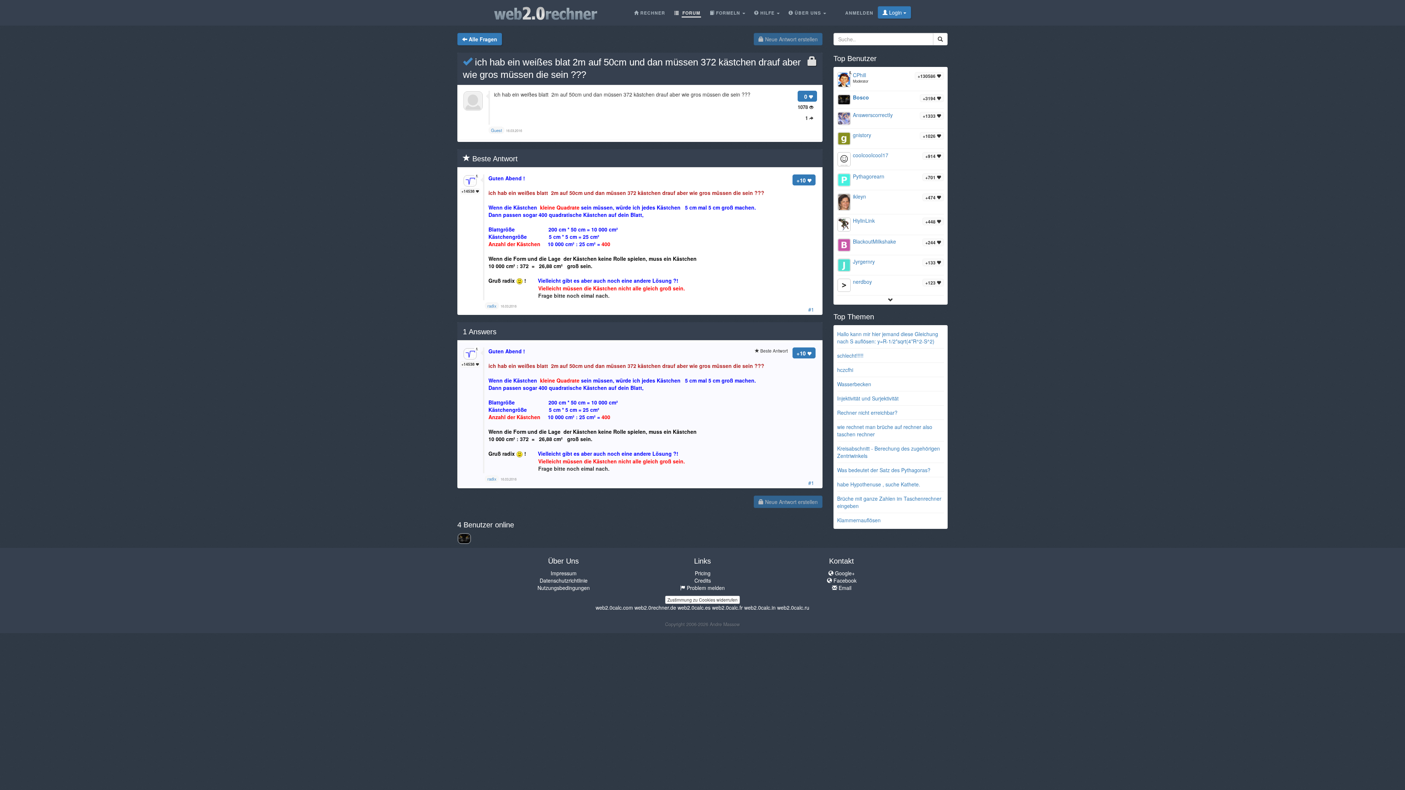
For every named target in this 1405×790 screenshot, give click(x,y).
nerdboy (862, 281)
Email (844, 587)
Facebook (844, 580)
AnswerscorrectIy (873, 114)
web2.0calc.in (760, 607)
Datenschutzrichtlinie (564, 580)
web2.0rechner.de (655, 607)
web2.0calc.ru (793, 607)
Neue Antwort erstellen (791, 39)
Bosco (861, 97)
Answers (480, 332)
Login (895, 12)
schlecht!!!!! (850, 355)
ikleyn (859, 196)
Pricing (703, 573)
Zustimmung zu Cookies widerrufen (702, 600)
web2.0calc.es (694, 607)
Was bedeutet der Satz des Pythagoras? (883, 470)
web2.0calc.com (614, 607)
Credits (702, 580)
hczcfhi (845, 369)
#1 (811, 309)
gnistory (862, 135)
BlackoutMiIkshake (874, 241)
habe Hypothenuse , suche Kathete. (878, 484)
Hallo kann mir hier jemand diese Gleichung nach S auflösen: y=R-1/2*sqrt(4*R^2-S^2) (887, 337)
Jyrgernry (864, 261)
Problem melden (705, 587)
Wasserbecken (854, 384)
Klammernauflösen (859, 520)
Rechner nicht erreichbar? (867, 412)
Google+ (844, 573)
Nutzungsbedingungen (563, 587)
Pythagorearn (868, 176)
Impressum (564, 573)
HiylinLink (864, 220)
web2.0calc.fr (727, 607)
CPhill (859, 75)
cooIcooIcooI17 (870, 155)
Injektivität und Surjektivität (868, 398)
